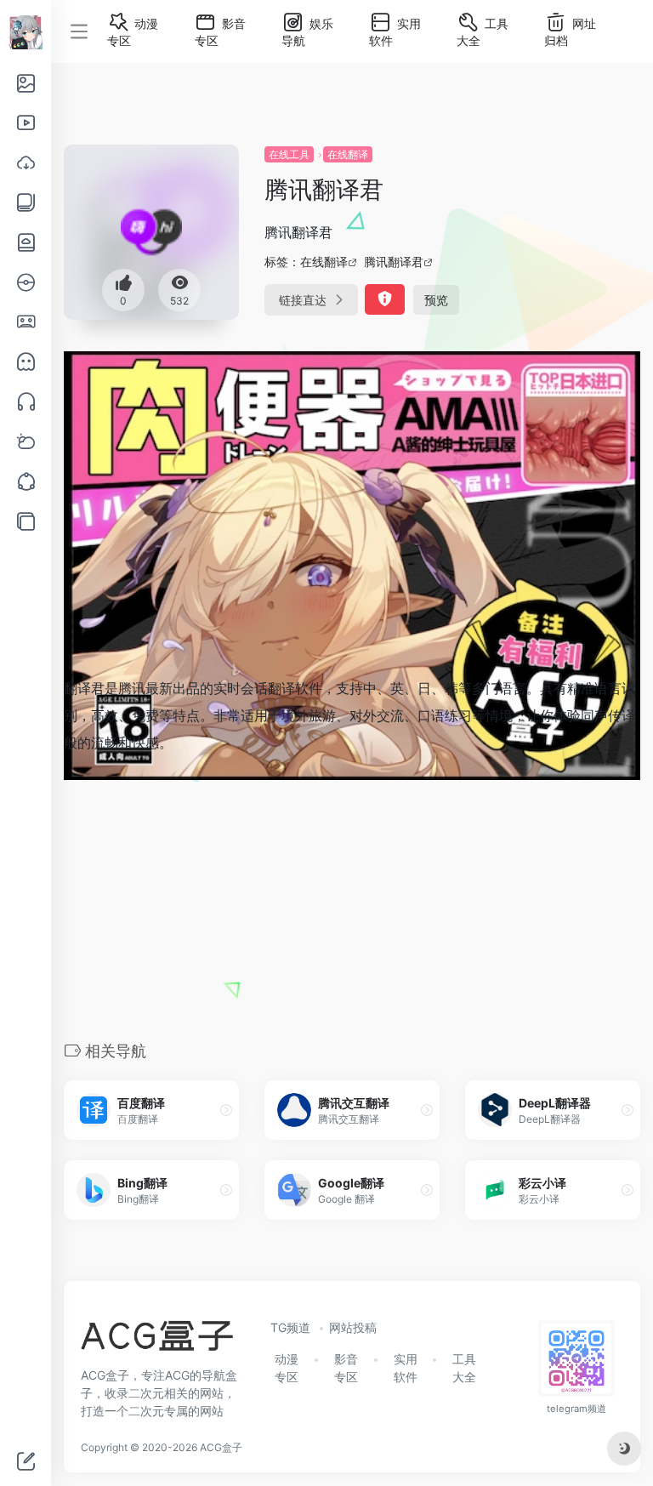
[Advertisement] (352, 896)
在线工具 (289, 154)
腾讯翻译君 (393, 261)
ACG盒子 (221, 1447)
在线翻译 (347, 154)
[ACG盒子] (157, 1341)
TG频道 (290, 1327)
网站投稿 (353, 1327)
